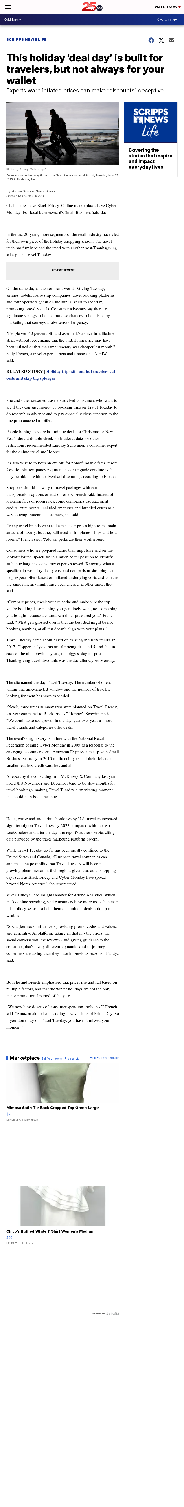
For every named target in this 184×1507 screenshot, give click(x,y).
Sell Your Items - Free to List (61, 1058)
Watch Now (166, 7)
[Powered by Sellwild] (112, 1313)
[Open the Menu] (7, 7)
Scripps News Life (26, 39)
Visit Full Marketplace (104, 1057)
